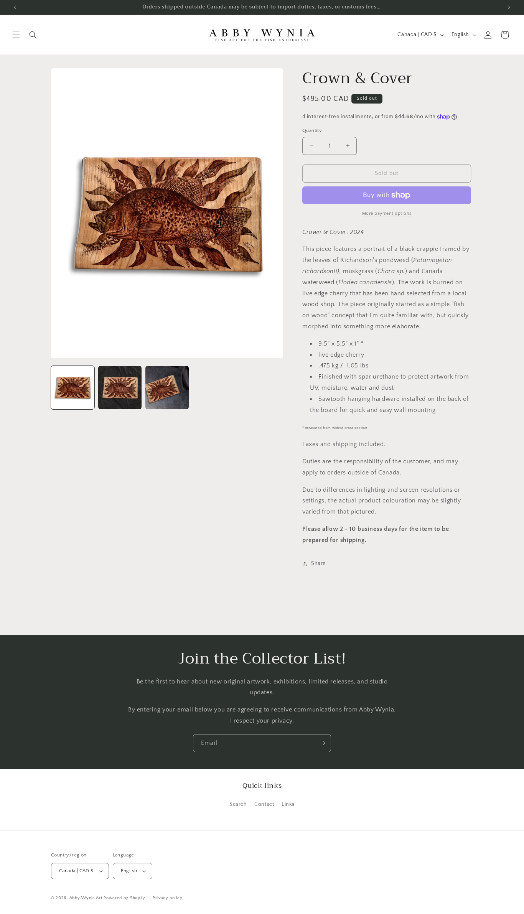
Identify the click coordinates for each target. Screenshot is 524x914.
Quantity (312, 130)
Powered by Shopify (124, 898)
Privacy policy (167, 898)
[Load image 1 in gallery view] (72, 387)
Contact (264, 804)
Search (238, 804)
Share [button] (318, 563)
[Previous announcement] (15, 7)
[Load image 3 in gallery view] (167, 387)
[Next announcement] (509, 7)
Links (288, 804)
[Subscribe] (322, 743)
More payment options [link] (387, 213)
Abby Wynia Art (85, 898)
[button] (16, 34)
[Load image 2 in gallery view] (120, 387)
